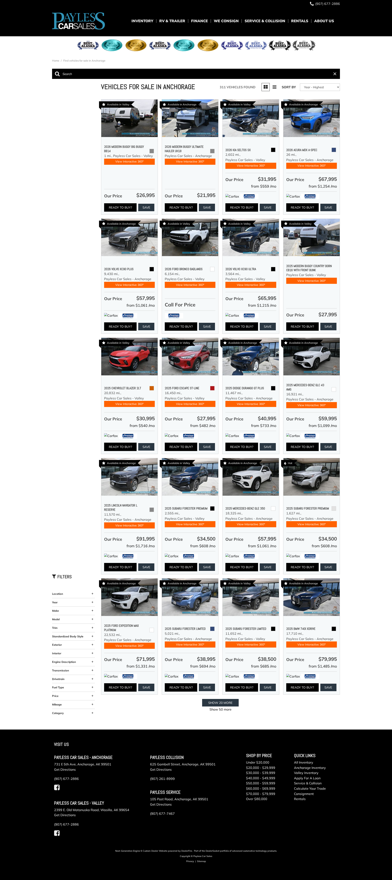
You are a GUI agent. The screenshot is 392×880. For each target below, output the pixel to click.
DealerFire (186, 850)
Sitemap (201, 861)
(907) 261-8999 (162, 779)
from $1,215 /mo (262, 305)
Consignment (304, 794)
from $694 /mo (202, 666)
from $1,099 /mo (323, 425)
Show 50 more (220, 709)
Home (56, 60)
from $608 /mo (202, 546)
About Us (324, 21)
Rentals (299, 21)
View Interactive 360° (129, 161)
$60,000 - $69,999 (260, 788)
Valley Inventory (306, 773)
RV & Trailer (172, 21)
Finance (199, 21)
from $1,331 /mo (141, 666)
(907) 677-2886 (66, 779)
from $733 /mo (263, 425)
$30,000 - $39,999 (260, 773)
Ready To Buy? (120, 207)
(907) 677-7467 (162, 813)
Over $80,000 (256, 799)
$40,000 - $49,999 (260, 778)
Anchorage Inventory (310, 768)
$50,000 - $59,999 (260, 783)
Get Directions (65, 769)
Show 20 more (220, 703)
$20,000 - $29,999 (260, 768)
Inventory (142, 21)
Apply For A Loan (307, 778)
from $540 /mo (142, 425)
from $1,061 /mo (141, 305)
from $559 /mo (263, 186)
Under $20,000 (257, 762)
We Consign (226, 21)
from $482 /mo (202, 425)
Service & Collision (265, 21)
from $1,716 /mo (141, 546)
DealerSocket (212, 850)
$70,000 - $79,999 (260, 794)
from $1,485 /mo (323, 666)
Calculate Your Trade (310, 788)
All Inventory (303, 762)
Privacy (190, 861)
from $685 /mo (263, 666)
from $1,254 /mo (323, 186)
